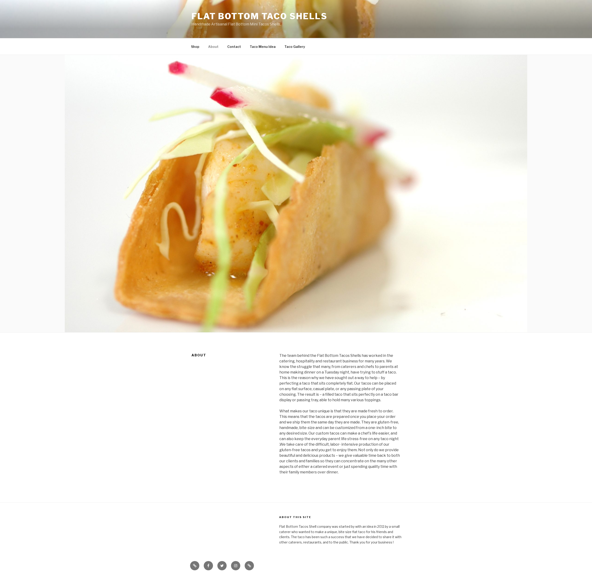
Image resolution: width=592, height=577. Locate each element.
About (213, 47)
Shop (195, 47)
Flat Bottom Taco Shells (259, 16)
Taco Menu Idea (263, 47)
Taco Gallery (294, 47)
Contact (234, 47)
